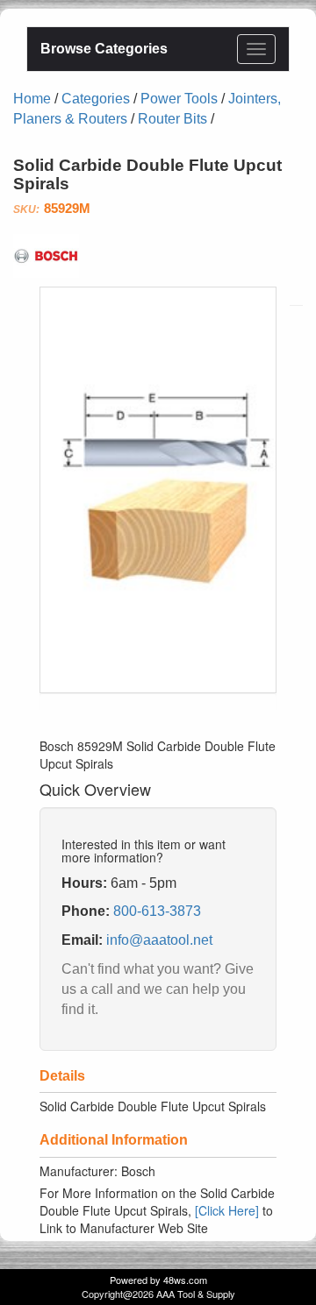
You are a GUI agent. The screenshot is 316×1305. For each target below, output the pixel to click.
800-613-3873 (157, 911)
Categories (95, 98)
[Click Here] (227, 1210)
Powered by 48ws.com (158, 1280)
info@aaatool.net (159, 940)
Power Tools (179, 98)
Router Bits (172, 118)
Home (32, 98)
